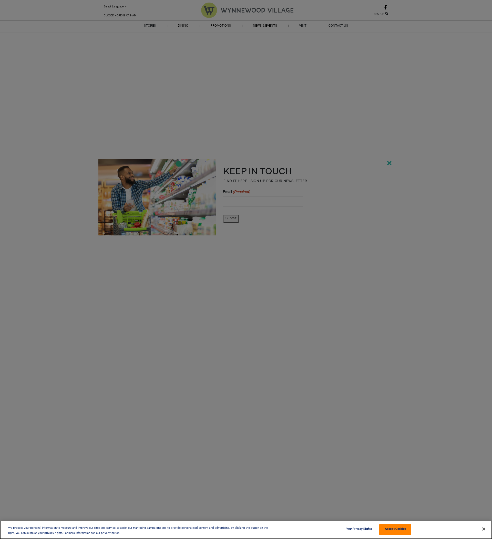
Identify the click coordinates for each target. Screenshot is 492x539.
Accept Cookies (395, 529)
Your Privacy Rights (359, 529)
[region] (246, 530)
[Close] (483, 529)
